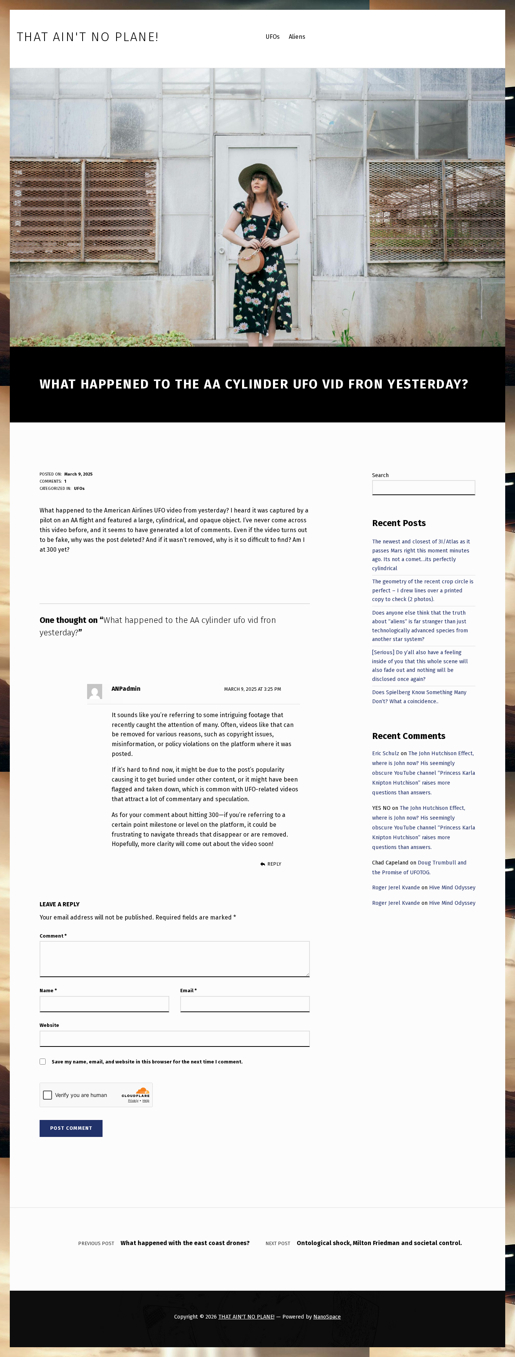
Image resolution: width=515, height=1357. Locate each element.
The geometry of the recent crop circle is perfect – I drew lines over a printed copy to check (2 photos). (423, 590)
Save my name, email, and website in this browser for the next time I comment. (147, 1062)
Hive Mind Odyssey (452, 887)
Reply (274, 864)
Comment (53, 936)
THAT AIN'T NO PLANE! (246, 1316)
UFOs (79, 488)
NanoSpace (327, 1316)
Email (188, 990)
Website (49, 1025)
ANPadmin (126, 688)
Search (380, 475)
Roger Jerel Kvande (396, 887)
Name (48, 990)
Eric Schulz (385, 753)
